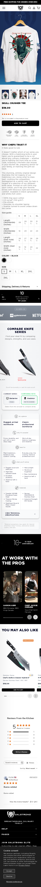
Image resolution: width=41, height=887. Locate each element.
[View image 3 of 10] (23, 94)
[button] (20, 514)
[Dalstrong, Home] (21, 8)
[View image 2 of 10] (14, 94)
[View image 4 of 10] (31, 94)
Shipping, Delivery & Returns (16, 286)
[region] (20, 2)
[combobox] (28, 768)
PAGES (5, 834)
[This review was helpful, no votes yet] (31, 802)
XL (22, 271)
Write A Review (21, 752)
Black (4, 260)
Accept (9, 871)
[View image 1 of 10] (5, 94)
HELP (5, 829)
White (9, 260)
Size (4, 267)
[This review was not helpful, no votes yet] (35, 802)
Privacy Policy (24, 865)
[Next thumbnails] (38, 94)
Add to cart (18, 690)
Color (10, 256)
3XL (5, 277)
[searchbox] (12, 762)
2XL (30, 271)
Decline (9, 876)
